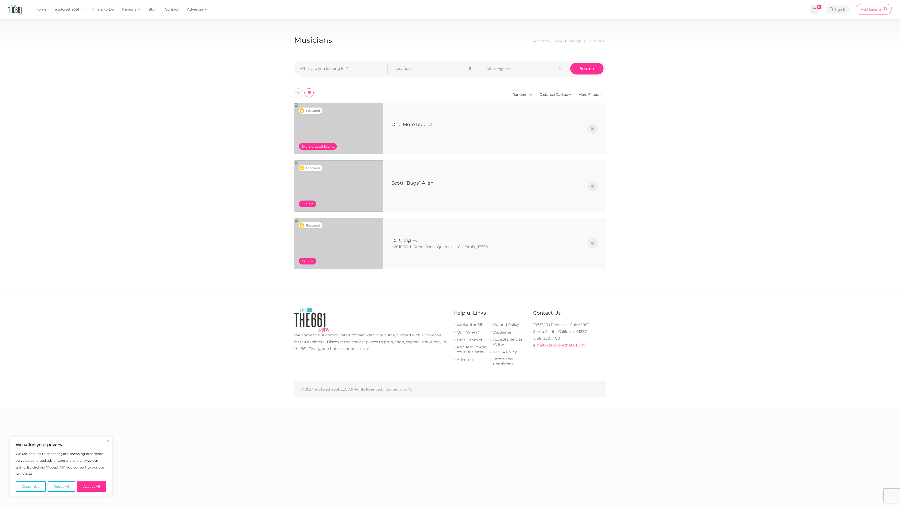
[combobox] (522, 94)
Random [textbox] (520, 94)
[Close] (107, 441)
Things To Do (102, 9)
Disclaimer (503, 332)
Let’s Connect (470, 340)
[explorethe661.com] (15, 9)
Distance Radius (554, 94)
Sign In (840, 9)
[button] (525, 68)
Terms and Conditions (503, 361)
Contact (172, 9)
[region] (60, 467)
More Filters (588, 94)
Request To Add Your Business (472, 349)
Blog (152, 9)
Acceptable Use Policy (508, 341)
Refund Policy (506, 324)
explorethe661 (67, 9)
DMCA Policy (505, 352)
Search (587, 68)
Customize (30, 486)
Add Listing (871, 9)
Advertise (195, 9)
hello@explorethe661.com (561, 345)
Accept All (91, 486)
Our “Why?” (468, 332)
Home (41, 9)
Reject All (61, 486)
